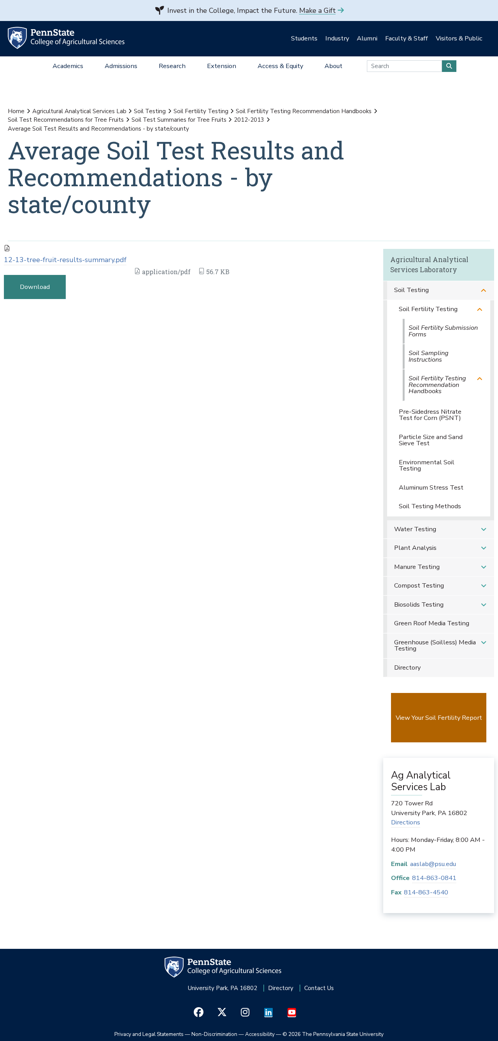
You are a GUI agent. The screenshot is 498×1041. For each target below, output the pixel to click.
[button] (483, 290)
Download (35, 286)
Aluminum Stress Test (431, 487)
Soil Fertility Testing (201, 111)
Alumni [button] (367, 38)
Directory (407, 667)
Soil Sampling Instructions (429, 356)
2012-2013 (249, 120)
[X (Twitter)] (222, 1012)
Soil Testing (150, 111)
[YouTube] (292, 1012)
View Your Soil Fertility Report (439, 717)
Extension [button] (221, 65)
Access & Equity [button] (280, 65)
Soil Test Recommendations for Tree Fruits (66, 120)
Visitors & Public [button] (459, 38)
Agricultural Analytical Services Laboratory (429, 264)
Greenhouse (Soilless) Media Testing (435, 645)
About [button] (333, 65)
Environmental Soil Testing (426, 465)
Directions (405, 822)
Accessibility (260, 1034)
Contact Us (319, 988)
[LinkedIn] (268, 1012)
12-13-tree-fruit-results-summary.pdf (65, 259)
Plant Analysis (415, 547)
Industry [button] (337, 38)
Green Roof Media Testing (431, 623)
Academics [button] (68, 65)
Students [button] (304, 38)
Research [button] (172, 65)
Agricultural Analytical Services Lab (79, 111)
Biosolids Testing (419, 604)
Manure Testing (417, 566)
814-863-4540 (426, 892)
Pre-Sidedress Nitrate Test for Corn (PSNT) (430, 415)
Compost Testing (419, 585)
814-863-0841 (434, 877)
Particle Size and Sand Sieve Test (431, 440)
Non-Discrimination (214, 1034)
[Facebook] (198, 1012)
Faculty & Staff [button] (406, 38)
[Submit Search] (449, 66)
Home (16, 111)
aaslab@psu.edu (433, 863)
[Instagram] (245, 1012)
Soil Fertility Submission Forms (443, 331)
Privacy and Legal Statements (149, 1034)
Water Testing (415, 529)
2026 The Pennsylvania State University (333, 1034)
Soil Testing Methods (430, 506)
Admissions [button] (121, 65)
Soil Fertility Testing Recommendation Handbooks (304, 111)
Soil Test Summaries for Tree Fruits (179, 120)
